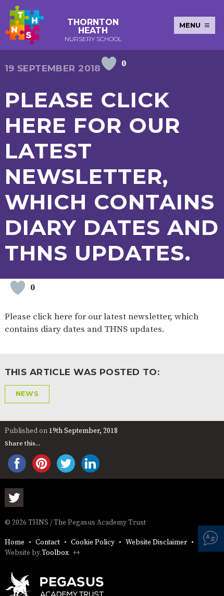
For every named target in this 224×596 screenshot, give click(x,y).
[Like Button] (109, 63)
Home (14, 542)
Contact (47, 542)
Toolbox (55, 553)
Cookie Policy (93, 542)
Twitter (14, 497)
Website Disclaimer (156, 542)
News (27, 394)
